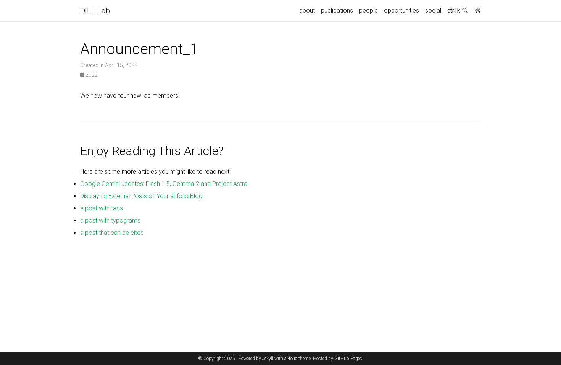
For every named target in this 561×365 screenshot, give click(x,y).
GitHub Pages (348, 358)
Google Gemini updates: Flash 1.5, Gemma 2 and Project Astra (163, 183)
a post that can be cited (112, 232)
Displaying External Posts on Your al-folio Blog (141, 196)
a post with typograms (110, 220)
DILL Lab (95, 10)
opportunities (401, 10)
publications (337, 10)
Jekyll (267, 358)
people (368, 10)
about (307, 10)
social (433, 10)
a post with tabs (101, 208)
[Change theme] (476, 8)
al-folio (290, 358)
